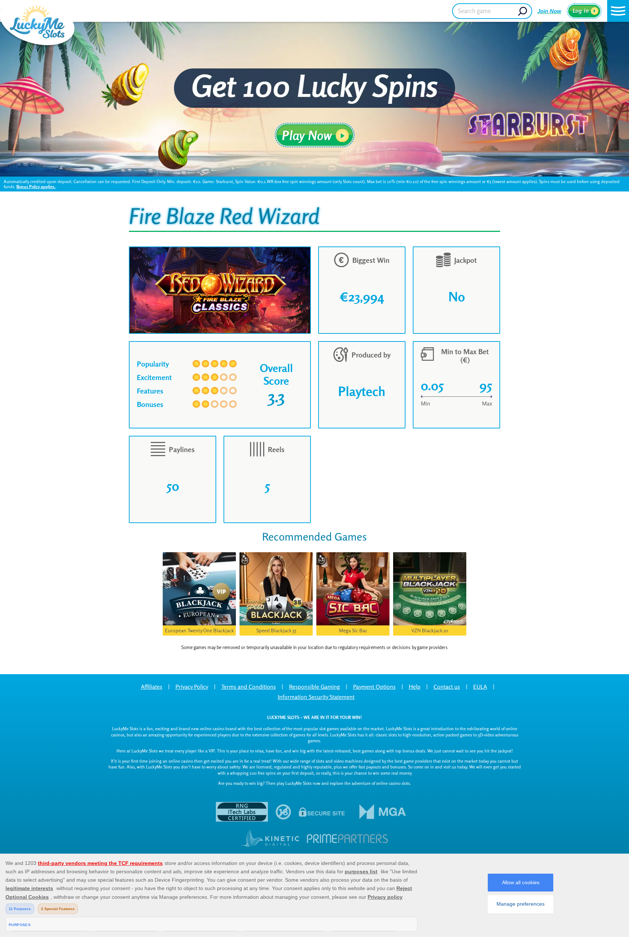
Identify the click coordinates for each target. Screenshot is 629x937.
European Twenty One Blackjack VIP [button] (199, 631)
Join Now (549, 11)
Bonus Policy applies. (35, 186)
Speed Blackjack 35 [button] (276, 630)
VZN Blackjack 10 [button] (429, 630)
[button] (618, 11)
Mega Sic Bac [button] (353, 630)
